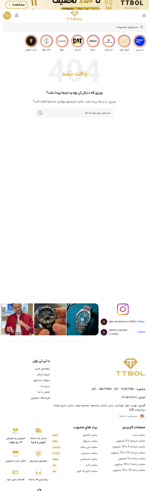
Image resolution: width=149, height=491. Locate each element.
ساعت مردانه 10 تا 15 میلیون (128, 453)
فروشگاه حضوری (40, 398)
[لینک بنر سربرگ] (80, 5)
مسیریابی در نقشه (128, 416)
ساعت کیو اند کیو (75, 471)
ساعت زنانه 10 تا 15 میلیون (129, 470)
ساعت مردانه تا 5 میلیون (130, 441)
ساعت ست (139, 435)
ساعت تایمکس (75, 459)
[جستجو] (40, 113)
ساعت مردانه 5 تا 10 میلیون (128, 447)
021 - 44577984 (101, 389)
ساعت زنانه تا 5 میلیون (131, 458)
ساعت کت (75, 465)
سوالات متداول (41, 380)
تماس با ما (44, 392)
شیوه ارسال (43, 374)
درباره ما (45, 386)
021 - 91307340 (124, 389)
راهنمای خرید (42, 369)
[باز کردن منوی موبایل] (144, 15)
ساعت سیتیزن (75, 453)
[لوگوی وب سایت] (74, 15)
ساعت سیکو (75, 441)
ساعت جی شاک (75, 447)
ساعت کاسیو (75, 435)
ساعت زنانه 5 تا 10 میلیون (129, 464)
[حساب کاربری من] (17, 15)
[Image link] (130, 367)
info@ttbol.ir (129, 397)
